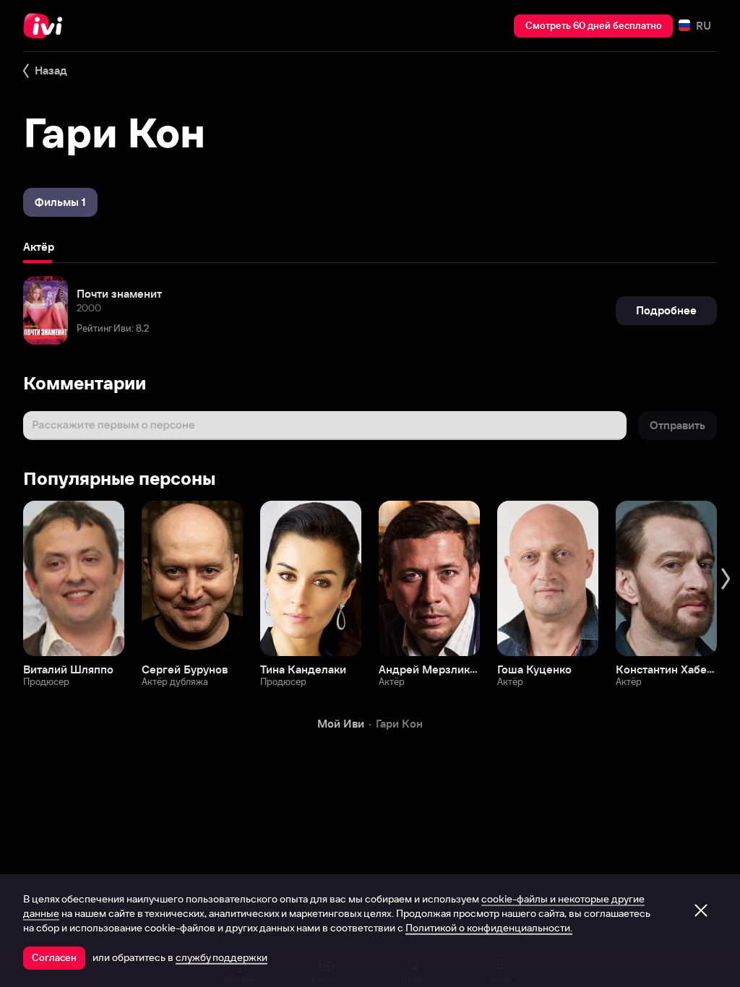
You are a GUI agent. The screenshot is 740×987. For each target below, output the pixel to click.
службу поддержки (221, 957)
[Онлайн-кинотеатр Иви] (47, 26)
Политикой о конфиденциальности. (488, 928)
